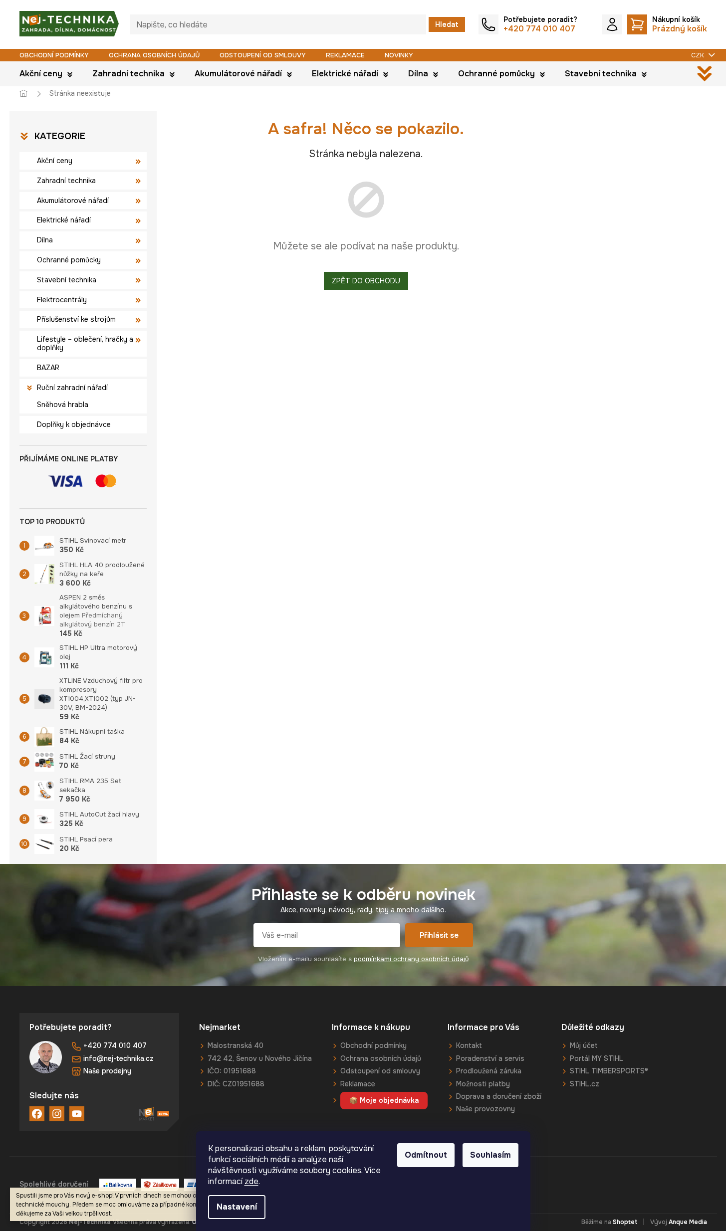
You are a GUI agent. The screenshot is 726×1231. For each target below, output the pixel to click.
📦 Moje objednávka (384, 1100)
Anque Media (688, 1222)
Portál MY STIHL (596, 1058)
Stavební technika (66, 279)
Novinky (399, 55)
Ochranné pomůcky (69, 259)
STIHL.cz (584, 1083)
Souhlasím (490, 1155)
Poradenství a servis (490, 1058)
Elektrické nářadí (64, 219)
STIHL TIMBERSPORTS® (609, 1070)
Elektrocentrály (62, 299)
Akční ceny (54, 160)
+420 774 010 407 (115, 1045)
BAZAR (48, 367)
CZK (698, 55)
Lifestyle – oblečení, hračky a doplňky (85, 343)
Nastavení (237, 1207)
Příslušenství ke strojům (76, 319)
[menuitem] (45, 73)
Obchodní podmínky (54, 55)
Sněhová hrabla (62, 404)
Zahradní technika (66, 180)
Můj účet (584, 1045)
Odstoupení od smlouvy (263, 55)
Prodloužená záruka (488, 1070)
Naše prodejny (107, 1070)
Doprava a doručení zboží (498, 1096)
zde (251, 1181)
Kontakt (469, 1045)
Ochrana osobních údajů (154, 55)
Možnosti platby (483, 1083)
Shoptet (625, 1222)
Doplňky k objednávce (74, 424)
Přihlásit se (439, 935)
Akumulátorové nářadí (73, 200)
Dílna (45, 239)
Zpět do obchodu (366, 280)
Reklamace (345, 55)
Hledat (447, 24)
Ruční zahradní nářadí (72, 387)
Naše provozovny (485, 1108)
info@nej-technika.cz (118, 1058)
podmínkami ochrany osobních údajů (411, 959)
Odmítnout (426, 1155)
